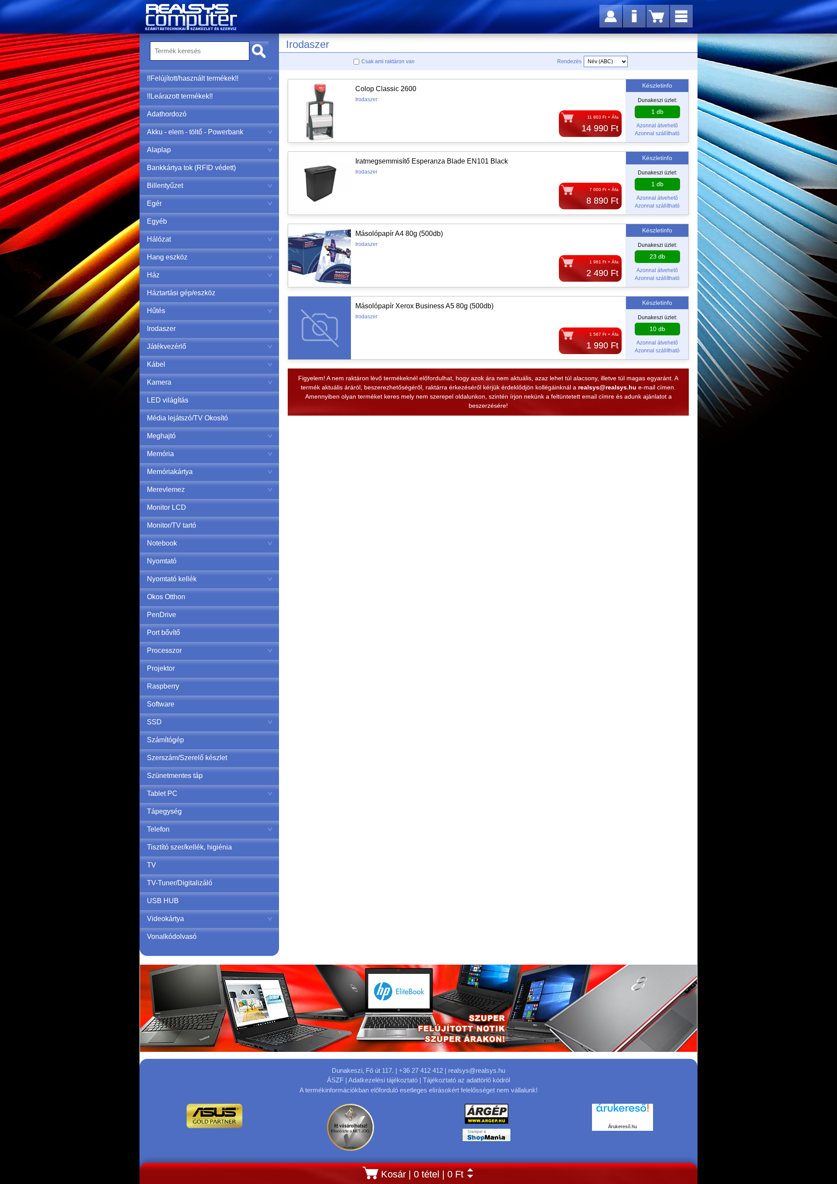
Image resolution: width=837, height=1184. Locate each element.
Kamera (159, 382)
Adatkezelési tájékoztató (383, 1080)
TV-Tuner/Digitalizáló (179, 883)
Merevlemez (166, 489)
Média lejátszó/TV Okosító (187, 418)
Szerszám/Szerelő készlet (187, 757)
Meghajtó (161, 436)
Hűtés (156, 310)
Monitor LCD (166, 507)
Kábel (156, 364)
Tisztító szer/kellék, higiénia (189, 847)
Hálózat (159, 239)
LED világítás (167, 400)
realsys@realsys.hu (476, 1070)
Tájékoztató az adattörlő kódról (466, 1080)
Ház (153, 275)
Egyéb (157, 221)
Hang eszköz (167, 257)
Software (160, 704)
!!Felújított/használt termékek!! (192, 78)
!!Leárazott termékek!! (180, 96)
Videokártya (165, 918)
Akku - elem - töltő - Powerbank (195, 132)
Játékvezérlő (166, 346)
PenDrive (161, 614)
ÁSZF (335, 1080)
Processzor (164, 650)
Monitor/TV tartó (171, 525)
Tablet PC (162, 793)
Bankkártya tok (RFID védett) (191, 167)
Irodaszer (161, 328)
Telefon (158, 829)
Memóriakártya (170, 471)
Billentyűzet (165, 185)
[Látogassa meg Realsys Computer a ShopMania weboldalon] (486, 1137)
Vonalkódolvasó (172, 936)
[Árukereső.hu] (622, 1112)
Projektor (161, 668)
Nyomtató (162, 561)
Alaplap (159, 150)
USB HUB (163, 900)
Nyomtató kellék (172, 579)
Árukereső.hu (622, 1126)
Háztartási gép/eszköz (181, 293)
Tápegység (164, 811)
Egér (154, 203)
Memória (160, 453)
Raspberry (163, 686)
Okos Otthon (166, 597)
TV (151, 865)
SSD (154, 722)
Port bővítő (163, 632)
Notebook (162, 543)
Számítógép (165, 740)
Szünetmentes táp (175, 775)
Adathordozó (167, 114)
